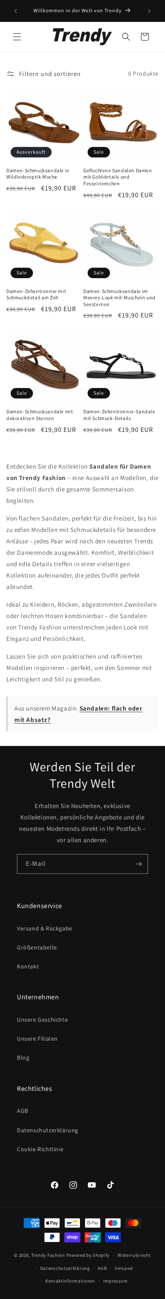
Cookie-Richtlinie (40, 1149)
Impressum (115, 1281)
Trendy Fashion (48, 1255)
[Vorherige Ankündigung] (15, 11)
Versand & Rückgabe (44, 928)
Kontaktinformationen (70, 1281)
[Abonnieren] (138, 864)
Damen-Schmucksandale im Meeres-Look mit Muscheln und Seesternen (119, 297)
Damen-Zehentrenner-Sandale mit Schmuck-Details (119, 414)
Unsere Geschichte (42, 1019)
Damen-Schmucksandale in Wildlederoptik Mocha (38, 173)
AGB (22, 1111)
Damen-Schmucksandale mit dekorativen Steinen (39, 414)
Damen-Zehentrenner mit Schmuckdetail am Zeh (36, 294)
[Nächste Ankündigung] (149, 11)
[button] (17, 36)
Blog (23, 1057)
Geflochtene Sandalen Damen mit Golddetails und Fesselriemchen (117, 177)
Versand (124, 1268)
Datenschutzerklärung (47, 1130)
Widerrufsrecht (134, 1255)
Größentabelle (37, 947)
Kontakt (28, 966)
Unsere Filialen (37, 1038)
